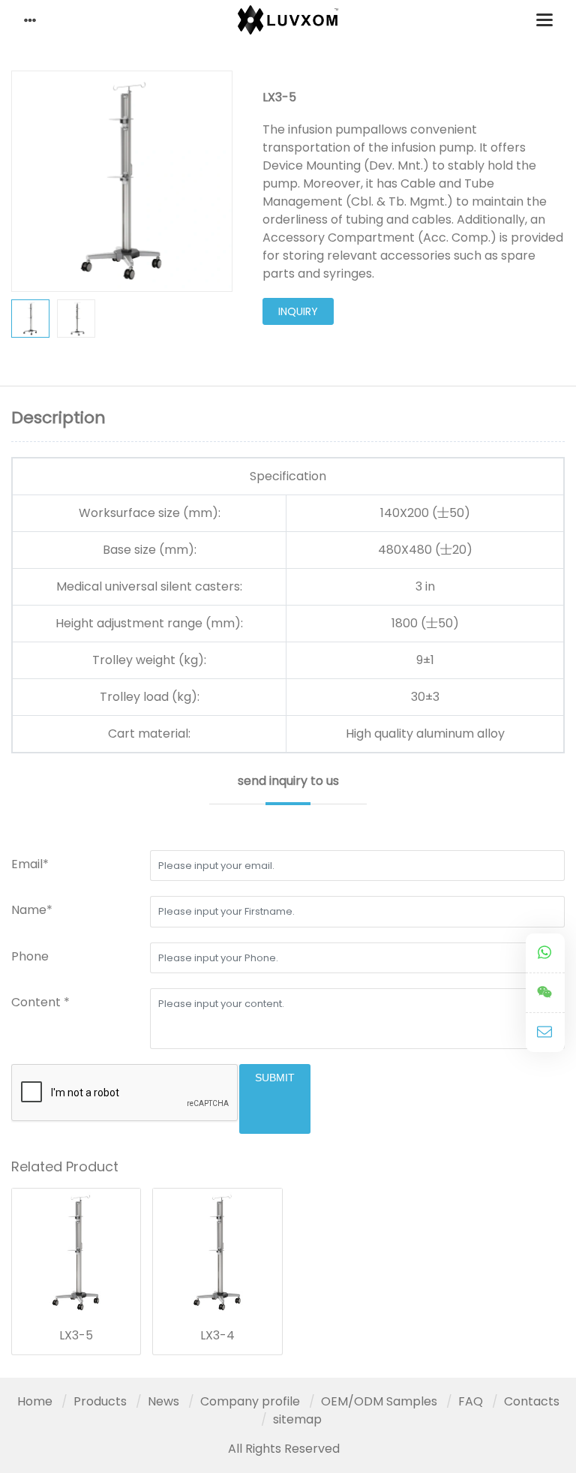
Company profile (250, 1401)
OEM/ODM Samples (379, 1401)
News (163, 1401)
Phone (30, 956)
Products (100, 1401)
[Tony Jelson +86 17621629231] (545, 953)
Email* (30, 864)
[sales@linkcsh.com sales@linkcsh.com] (545, 1032)
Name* (31, 909)
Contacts (532, 1401)
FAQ (470, 1401)
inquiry (298, 311)
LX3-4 (217, 1335)
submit (275, 1078)
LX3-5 (76, 1335)
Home (34, 1401)
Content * (40, 1002)
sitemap (297, 1419)
